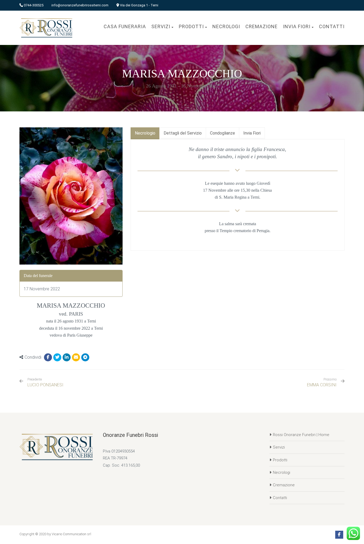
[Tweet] (57, 357)
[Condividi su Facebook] (48, 357)
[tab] (145, 133)
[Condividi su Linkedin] (67, 357)
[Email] (76, 357)
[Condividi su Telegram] (85, 357)
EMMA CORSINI (322, 384)
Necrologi (281, 472)
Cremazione (284, 485)
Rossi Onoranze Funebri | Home (301, 434)
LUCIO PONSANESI (45, 382)
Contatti (280, 497)
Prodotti (280, 460)
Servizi (279, 447)
